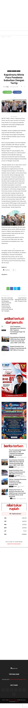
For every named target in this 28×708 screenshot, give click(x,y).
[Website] (19, 689)
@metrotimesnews (14, 544)
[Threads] (14, 694)
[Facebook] (11, 288)
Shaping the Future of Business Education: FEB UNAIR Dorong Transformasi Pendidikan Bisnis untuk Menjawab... (17, 493)
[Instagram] (7, 689)
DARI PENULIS (14, 322)
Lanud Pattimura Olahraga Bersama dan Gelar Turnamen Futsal (20, 299)
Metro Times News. (12, 700)
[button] (2, 33)
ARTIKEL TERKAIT (14, 318)
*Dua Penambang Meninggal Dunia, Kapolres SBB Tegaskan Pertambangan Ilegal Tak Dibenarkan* (18, 330)
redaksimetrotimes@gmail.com (18, 679)
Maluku (18, 71)
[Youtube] (24, 689)
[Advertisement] (14, 16)
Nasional (14, 71)
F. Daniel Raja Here (17, 476)
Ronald (15, 466)
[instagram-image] (7, 554)
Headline (9, 36)
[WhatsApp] (8, 288)
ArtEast (17, 701)
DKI (11, 498)
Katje (7, 86)
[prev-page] (3, 354)
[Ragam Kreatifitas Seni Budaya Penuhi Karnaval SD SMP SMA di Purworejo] (5, 348)
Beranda (3, 36)
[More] (24, 92)
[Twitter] (15, 288)
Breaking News (5, 350)
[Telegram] (18, 288)
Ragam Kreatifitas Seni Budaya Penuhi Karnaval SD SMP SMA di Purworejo (18, 348)
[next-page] (5, 354)
